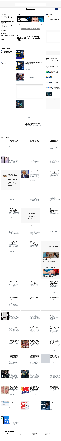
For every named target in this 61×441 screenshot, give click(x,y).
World (14, 438)
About (20, 432)
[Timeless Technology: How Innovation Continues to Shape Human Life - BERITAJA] (25, 285)
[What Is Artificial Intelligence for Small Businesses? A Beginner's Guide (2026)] (20, 127)
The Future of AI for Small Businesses (6, 37)
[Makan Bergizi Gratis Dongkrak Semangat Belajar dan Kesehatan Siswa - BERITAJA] (25, 358)
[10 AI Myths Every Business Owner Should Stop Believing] (20, 54)
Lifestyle (16, 438)
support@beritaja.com (47, 433)
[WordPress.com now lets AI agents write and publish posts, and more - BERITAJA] (25, 300)
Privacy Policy (34, 432)
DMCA (33, 435)
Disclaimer (33, 434)
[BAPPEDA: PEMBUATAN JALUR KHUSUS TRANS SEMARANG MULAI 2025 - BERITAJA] (45, 285)
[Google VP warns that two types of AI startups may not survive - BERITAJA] (5, 344)
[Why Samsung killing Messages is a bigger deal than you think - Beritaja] (5, 285)
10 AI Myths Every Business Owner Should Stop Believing (52, 18)
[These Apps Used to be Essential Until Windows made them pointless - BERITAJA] (5, 405)
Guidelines (21, 435)
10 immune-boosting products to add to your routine (49, 267)
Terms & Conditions (34, 433)
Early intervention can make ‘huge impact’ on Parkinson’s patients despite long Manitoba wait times (50, 276)
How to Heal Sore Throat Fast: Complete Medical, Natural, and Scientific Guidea (50, 259)
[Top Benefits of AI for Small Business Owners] (20, 115)
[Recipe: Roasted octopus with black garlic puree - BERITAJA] (5, 330)
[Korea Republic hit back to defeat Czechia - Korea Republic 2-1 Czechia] (45, 195)
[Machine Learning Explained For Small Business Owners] (49, 84)
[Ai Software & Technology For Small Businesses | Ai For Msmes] (49, 78)
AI (33, 12)
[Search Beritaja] (54, 9)
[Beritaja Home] (30, 9)
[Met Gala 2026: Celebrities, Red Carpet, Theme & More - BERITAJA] (5, 245)
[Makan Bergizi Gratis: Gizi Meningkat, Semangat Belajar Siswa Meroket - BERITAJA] (5, 358)
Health (12, 438)
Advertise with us (19, 438)
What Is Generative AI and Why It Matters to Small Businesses (7, 33)
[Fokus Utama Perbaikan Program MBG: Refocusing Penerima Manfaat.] (45, 228)
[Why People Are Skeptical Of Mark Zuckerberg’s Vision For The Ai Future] (49, 89)
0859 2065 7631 (47, 434)
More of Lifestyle (30, 218)
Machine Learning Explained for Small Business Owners (6, 26)
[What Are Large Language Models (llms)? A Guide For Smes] (49, 94)
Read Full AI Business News (21, 44)
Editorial (21, 434)
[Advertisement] (30, 4)
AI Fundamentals (3, 39)
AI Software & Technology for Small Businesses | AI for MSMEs (7, 22)
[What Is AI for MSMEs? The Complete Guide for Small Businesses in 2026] (5, 143)
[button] (19, 24)
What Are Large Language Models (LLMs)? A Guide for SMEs (29, 37)
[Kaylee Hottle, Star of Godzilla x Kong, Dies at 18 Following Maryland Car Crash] (45, 174)
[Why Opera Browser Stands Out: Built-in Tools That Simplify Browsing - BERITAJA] (25, 405)
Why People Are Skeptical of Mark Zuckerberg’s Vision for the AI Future (7, 17)
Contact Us (21, 433)
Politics (5, 438)
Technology (10, 438)
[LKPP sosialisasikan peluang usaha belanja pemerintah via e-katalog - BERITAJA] (5, 300)
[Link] (5, 176)
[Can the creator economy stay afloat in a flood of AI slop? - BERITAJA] (25, 316)
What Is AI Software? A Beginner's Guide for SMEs (7, 36)
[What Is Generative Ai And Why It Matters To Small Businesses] (49, 73)
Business (7, 438)
